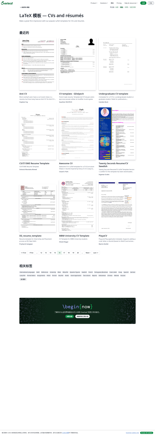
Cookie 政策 (65, 433)
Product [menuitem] (93, 3)
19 (73, 253)
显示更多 (23, 279)
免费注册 (69, 316)
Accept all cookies (146, 433)
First (23, 253)
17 (64, 253)
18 (69, 253)
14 (50, 253)
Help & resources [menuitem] (130, 3)
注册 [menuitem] (143, 3)
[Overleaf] (7, 3)
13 (46, 253)
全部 (116, 7)
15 (55, 253)
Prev (31, 253)
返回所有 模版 (24, 7)
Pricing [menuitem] (119, 3)
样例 (126, 7)
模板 (121, 7)
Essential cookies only (132, 433)
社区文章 (133, 7)
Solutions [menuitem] (103, 3)
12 (41, 253)
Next (88, 253)
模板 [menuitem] (112, 3)
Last (95, 253)
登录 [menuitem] (150, 3)
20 (78, 253)
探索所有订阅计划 (82, 316)
